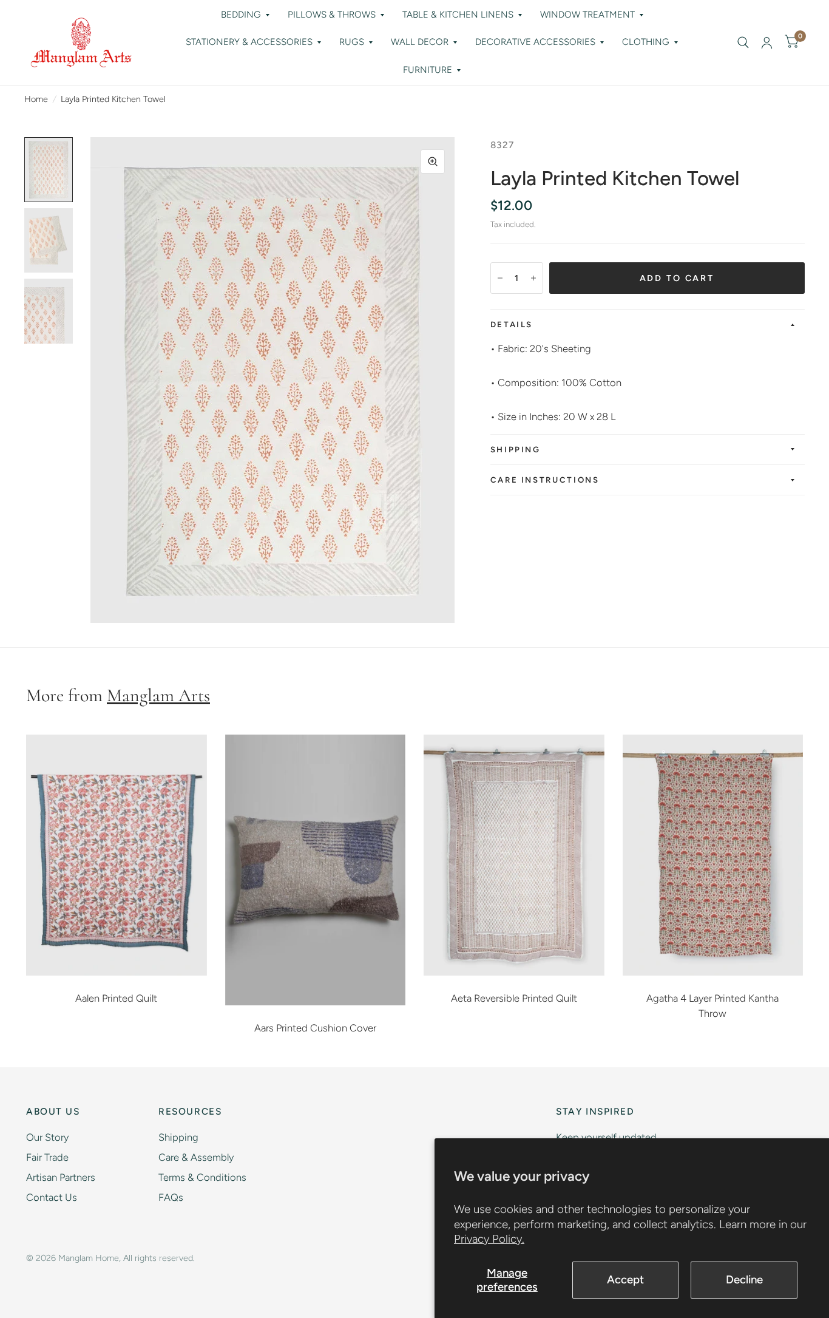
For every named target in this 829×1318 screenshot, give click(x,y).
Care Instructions (545, 479)
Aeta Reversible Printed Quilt (514, 998)
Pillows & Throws (332, 14)
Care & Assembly (196, 1157)
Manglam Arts (158, 695)
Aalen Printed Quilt (116, 998)
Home (36, 98)
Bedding (241, 14)
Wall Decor (419, 41)
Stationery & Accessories (249, 41)
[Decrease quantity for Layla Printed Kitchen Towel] (500, 278)
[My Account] (767, 42)
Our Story (47, 1137)
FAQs (170, 1197)
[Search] (743, 42)
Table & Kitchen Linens (457, 14)
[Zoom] (433, 161)
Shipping (515, 449)
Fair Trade (47, 1157)
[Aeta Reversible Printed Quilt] (514, 855)
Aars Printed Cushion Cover (315, 1028)
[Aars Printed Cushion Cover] (315, 870)
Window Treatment (587, 14)
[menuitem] (245, 15)
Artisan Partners (60, 1177)
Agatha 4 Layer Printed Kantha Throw (712, 1005)
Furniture (427, 69)
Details (511, 324)
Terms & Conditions (202, 1177)
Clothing (645, 41)
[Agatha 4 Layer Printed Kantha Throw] (713, 855)
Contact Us (51, 1197)
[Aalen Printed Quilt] (116, 855)
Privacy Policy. (489, 1239)
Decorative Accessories (535, 41)
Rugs (351, 41)
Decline (744, 1279)
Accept (625, 1279)
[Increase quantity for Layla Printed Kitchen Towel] (533, 278)
